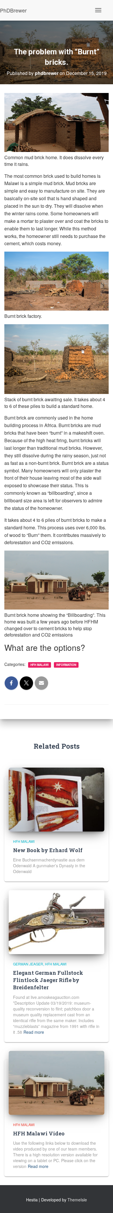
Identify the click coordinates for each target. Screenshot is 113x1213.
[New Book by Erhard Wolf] (56, 799)
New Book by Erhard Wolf (48, 850)
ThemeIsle (77, 1200)
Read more (33, 1032)
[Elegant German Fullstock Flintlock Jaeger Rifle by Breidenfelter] (56, 921)
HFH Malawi (39, 665)
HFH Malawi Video (39, 1133)
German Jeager (28, 963)
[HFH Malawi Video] (56, 1082)
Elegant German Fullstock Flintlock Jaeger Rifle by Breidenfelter (48, 980)
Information (66, 665)
